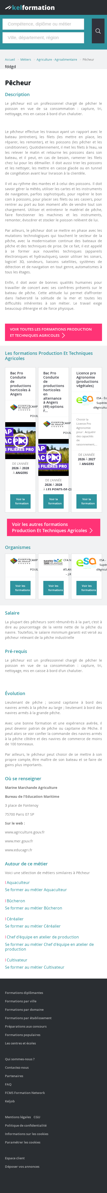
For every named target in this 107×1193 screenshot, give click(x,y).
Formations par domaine (24, 1009)
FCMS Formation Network (25, 1092)
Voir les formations (22, 588)
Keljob (10, 1101)
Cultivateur (17, 960)
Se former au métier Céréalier (33, 926)
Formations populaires (22, 1035)
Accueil (10, 59)
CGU (37, 1117)
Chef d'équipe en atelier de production (43, 937)
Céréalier (15, 919)
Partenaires (14, 1076)
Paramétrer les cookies (22, 1142)
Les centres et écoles (20, 1043)
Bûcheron (16, 901)
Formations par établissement (28, 1018)
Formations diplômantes (24, 992)
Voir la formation (22, 501)
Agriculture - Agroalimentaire (57, 59)
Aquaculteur (18, 882)
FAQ (8, 1084)
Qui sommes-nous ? (20, 1059)
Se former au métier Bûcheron (33, 908)
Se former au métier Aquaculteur (36, 889)
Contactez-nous (17, 1067)
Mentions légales (18, 1117)
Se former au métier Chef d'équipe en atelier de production (49, 947)
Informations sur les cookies (26, 1134)
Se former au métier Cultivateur (34, 967)
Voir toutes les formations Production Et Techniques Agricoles (51, 332)
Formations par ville (20, 1001)
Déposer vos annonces (22, 1166)
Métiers (25, 59)
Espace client (15, 1158)
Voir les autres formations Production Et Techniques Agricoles (49, 527)
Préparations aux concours (26, 1026)
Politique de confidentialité (26, 1125)
